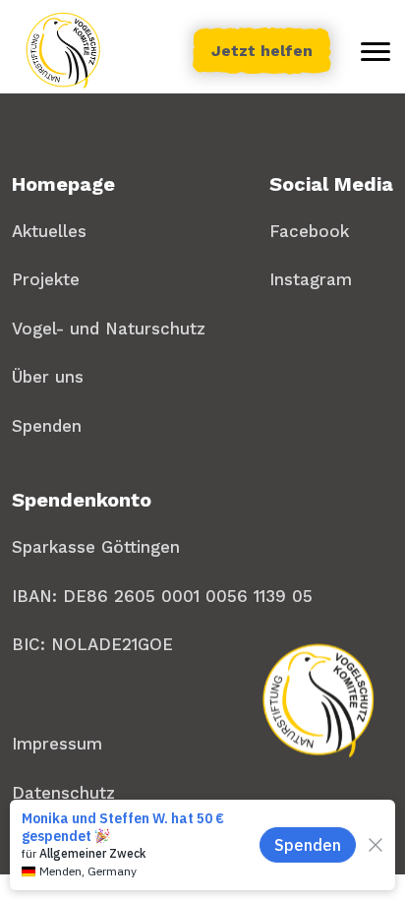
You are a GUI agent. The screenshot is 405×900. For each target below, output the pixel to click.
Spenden (47, 426)
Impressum (57, 743)
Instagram (310, 279)
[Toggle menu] (375, 51)
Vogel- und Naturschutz (108, 328)
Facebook (309, 231)
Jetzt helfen (262, 50)
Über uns (48, 377)
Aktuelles (49, 231)
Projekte (46, 279)
